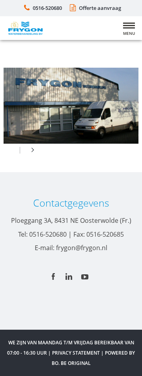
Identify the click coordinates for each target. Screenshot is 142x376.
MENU (129, 33)
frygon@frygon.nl (81, 247)
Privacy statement (76, 352)
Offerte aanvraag (100, 7)
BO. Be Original (71, 363)
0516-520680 (47, 7)
